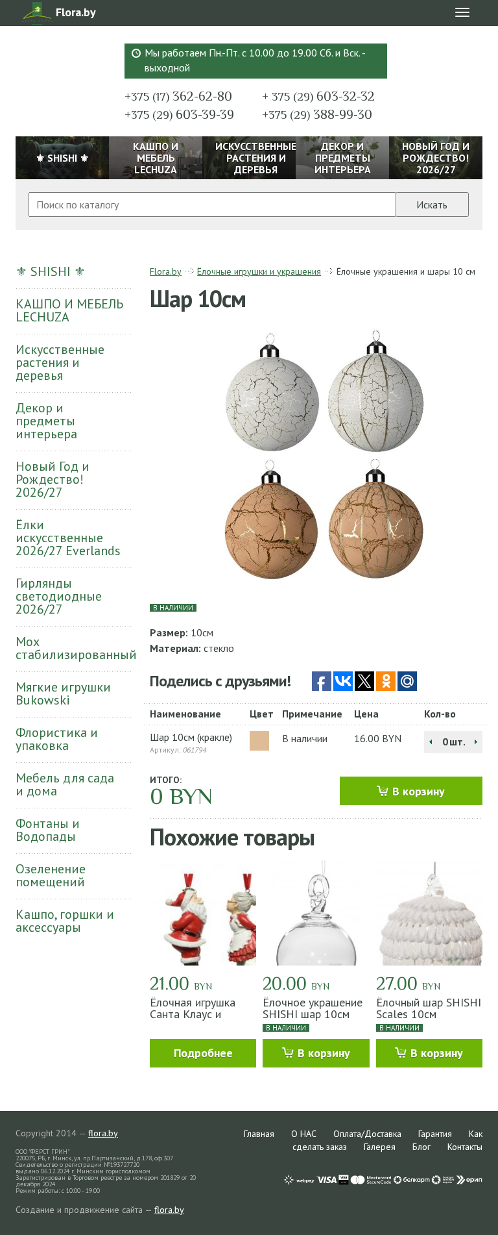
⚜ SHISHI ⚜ (51, 271)
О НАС (303, 1134)
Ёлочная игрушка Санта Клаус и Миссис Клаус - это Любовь (198, 1020)
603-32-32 (318, 96)
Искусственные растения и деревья (60, 362)
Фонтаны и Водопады (48, 830)
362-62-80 (178, 96)
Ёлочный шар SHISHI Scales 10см (428, 1008)
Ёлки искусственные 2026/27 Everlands (68, 537)
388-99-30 (317, 114)
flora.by (103, 1133)
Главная (259, 1134)
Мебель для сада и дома (65, 784)
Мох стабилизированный (73, 648)
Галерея (380, 1147)
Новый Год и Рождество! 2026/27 (52, 479)
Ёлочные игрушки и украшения (259, 271)
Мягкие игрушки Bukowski (63, 693)
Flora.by (166, 271)
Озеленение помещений (51, 875)
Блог (421, 1147)
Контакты (464, 1147)
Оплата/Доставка (367, 1134)
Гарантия (435, 1134)
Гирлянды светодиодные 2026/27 (59, 596)
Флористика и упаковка (57, 739)
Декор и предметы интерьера (46, 420)
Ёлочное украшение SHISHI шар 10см (312, 1008)
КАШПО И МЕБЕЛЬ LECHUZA (69, 310)
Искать (431, 204)
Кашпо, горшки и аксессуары (65, 921)
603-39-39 (179, 114)
